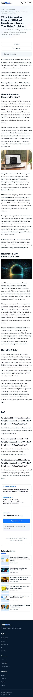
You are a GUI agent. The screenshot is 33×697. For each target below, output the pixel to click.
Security (3, 651)
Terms (3, 682)
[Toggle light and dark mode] (26, 3)
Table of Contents (10, 54)
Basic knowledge (10, 9)
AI (1, 647)
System (3, 641)
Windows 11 (4, 644)
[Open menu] (30, 3)
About (2, 675)
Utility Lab (4, 660)
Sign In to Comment (16, 521)
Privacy (3, 685)
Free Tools (4, 663)
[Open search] (22, 3)
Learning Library (5, 666)
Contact (3, 678)
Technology (4, 637)
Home (2, 9)
